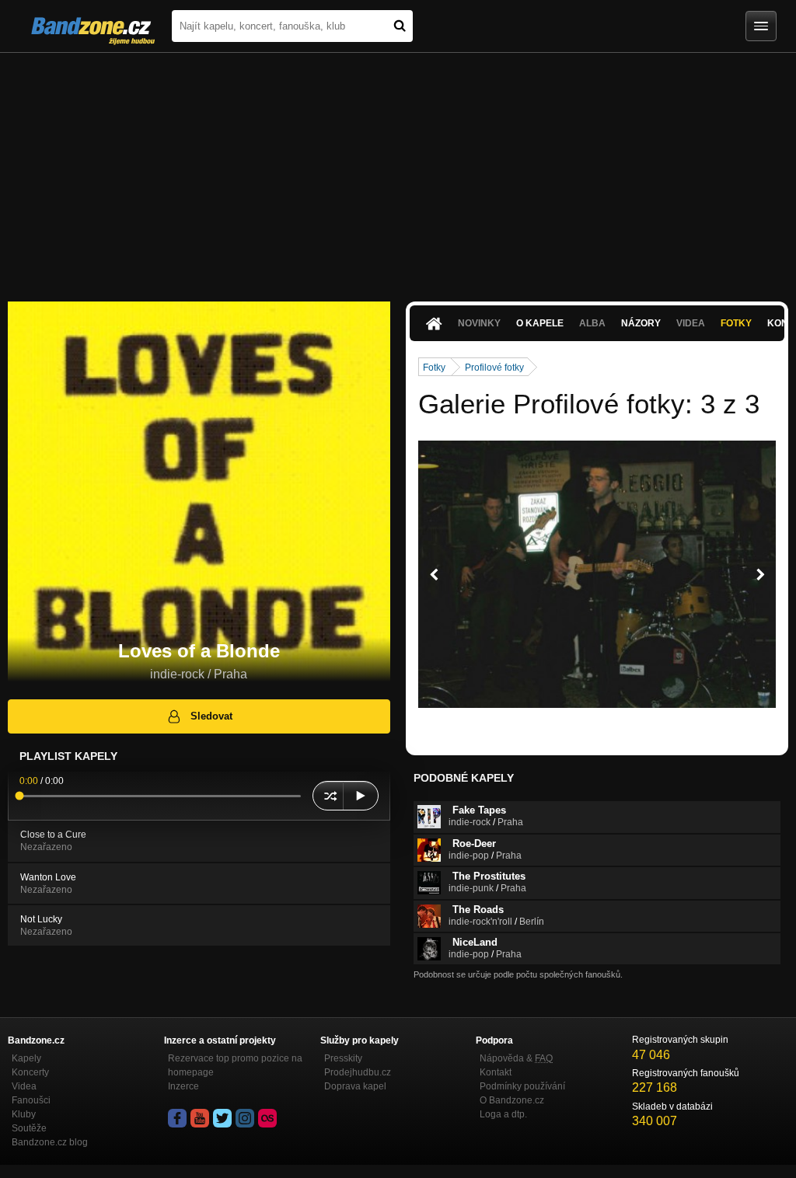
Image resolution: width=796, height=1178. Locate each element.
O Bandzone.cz (512, 1100)
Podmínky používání (522, 1086)
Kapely (26, 1058)
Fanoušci (31, 1100)
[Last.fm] (267, 1118)
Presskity (343, 1058)
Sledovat (211, 716)
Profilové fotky (494, 367)
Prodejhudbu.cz (357, 1072)
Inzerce (183, 1086)
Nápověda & (516, 1058)
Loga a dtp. (503, 1114)
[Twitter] (222, 1118)
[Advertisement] (398, 169)
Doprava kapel (355, 1086)
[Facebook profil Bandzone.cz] (177, 1118)
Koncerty (30, 1072)
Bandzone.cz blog (50, 1142)
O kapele (540, 323)
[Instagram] (245, 1118)
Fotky (736, 323)
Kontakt (495, 1072)
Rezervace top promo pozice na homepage (235, 1065)
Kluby (24, 1114)
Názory (641, 323)
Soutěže (29, 1128)
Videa (24, 1086)
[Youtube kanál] (199, 1118)
